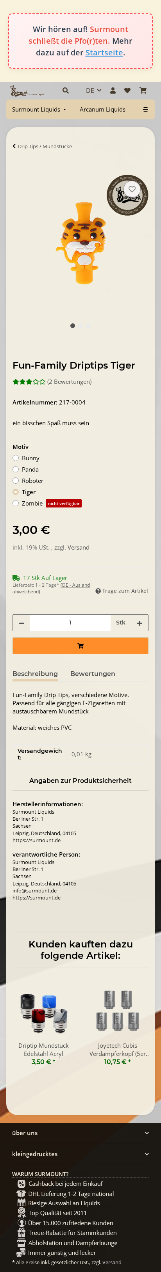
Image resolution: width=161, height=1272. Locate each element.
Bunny (30, 458)
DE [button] (90, 90)
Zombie (51, 503)
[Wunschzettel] (127, 90)
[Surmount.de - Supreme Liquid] (27, 90)
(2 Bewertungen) (69, 381)
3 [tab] (88, 325)
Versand (78, 547)
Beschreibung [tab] (35, 674)
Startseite (104, 52)
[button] (65, 90)
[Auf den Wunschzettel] (132, 189)
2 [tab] (80, 325)
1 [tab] (72, 325)
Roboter (32, 480)
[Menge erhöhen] (139, 623)
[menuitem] (39, 109)
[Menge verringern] (21, 623)
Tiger (29, 492)
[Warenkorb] (143, 90)
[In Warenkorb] (19, 170)
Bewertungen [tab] (92, 674)
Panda (30, 469)
